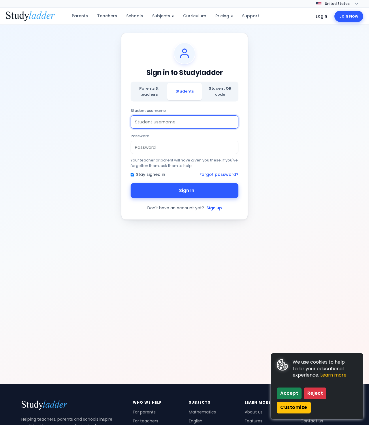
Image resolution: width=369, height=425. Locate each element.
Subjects (163, 16)
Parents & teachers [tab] (149, 91)
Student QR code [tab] (220, 91)
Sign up (214, 208)
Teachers (107, 16)
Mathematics (202, 412)
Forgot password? (218, 174)
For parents (144, 412)
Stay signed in (150, 174)
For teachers (145, 421)
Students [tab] (185, 91)
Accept (289, 393)
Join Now (348, 16)
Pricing (224, 16)
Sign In (186, 190)
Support (250, 16)
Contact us (311, 421)
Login (321, 16)
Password (140, 136)
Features (253, 421)
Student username (148, 110)
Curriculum (194, 16)
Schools (134, 16)
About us (254, 412)
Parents (80, 16)
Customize (293, 407)
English (195, 421)
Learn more (333, 375)
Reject (315, 393)
